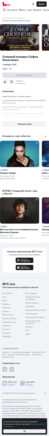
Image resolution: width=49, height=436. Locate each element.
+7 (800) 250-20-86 (10, 348)
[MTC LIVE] (6, 4)
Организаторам (31, 313)
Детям (27, 334)
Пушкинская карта (9, 318)
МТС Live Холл (8, 315)
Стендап (5, 311)
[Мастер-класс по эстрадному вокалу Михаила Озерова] (19, 210)
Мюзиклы (37, 10)
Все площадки (31, 293)
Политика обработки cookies (19, 354)
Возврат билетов (32, 303)
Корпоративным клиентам (35, 310)
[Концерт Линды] (19, 154)
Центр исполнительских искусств (13, 238)
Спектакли (6, 307)
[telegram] (12, 369)
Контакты (6, 352)
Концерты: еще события (16, 136)
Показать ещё (24, 123)
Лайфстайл (6, 336)
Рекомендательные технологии (33, 322)
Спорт (29, 10)
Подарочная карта (9, 322)
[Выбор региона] (33, 4)
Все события (12, 10)
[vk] (4, 369)
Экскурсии (6, 333)
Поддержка (29, 306)
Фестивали (6, 325)
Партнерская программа (35, 317)
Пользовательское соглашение (32, 298)
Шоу (27, 330)
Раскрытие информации (21, 352)
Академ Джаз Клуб (7, 178)
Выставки (6, 329)
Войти (41, 4)
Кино (23, 10)
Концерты (19, 18)
